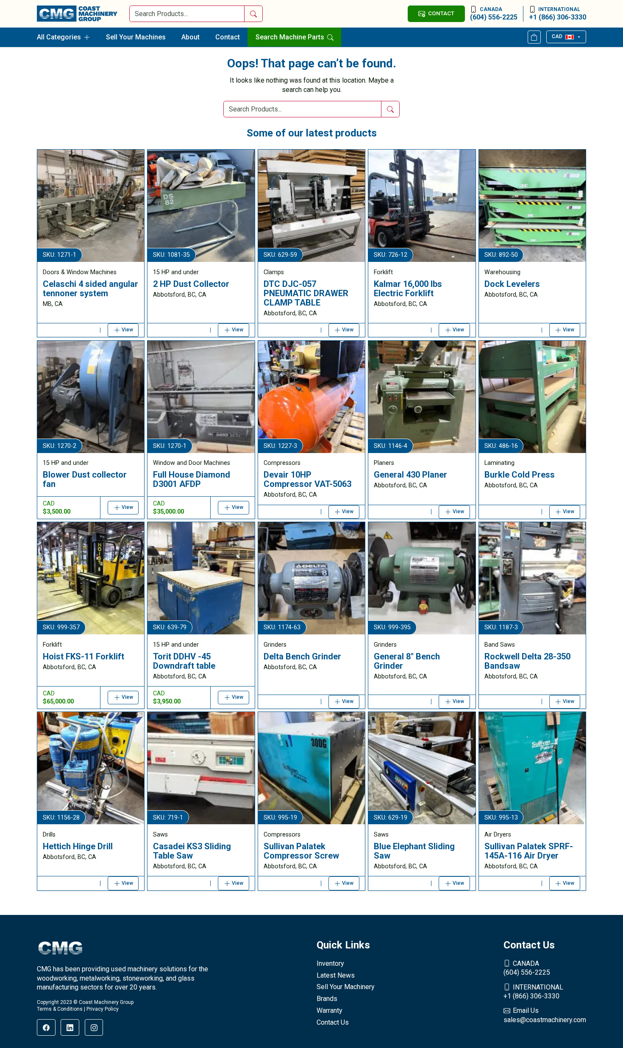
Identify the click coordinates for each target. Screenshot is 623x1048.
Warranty (329, 1010)
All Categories (59, 37)
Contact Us (333, 1022)
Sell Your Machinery (346, 987)
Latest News (336, 975)
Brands (327, 999)
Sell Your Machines (136, 37)
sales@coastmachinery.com (544, 1015)
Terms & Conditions (60, 1009)
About (190, 37)
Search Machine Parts (291, 37)
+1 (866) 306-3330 (557, 13)
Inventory (330, 963)
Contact (227, 37)
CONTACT (441, 13)
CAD (557, 36)
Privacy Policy (102, 1009)
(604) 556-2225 (493, 13)
